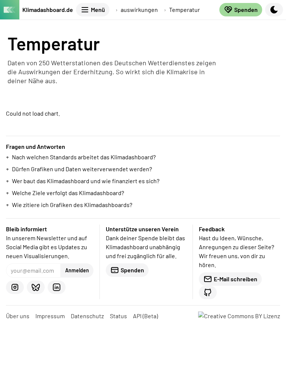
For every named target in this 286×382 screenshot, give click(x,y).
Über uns (17, 315)
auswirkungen (139, 9)
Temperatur (184, 9)
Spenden (246, 9)
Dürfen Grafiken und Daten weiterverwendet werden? (82, 168)
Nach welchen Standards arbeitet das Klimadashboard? (84, 156)
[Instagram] (15, 287)
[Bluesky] (36, 287)
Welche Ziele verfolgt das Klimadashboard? (68, 192)
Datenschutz (87, 315)
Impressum (50, 315)
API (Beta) (145, 315)
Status (118, 315)
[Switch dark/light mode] (274, 9)
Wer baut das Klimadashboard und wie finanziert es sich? (85, 180)
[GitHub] (208, 292)
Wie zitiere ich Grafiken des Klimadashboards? (72, 204)
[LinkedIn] (57, 287)
